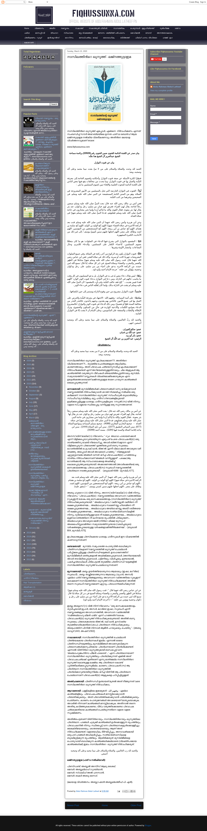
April (31, 414)
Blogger (148, 825)
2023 (29, 372)
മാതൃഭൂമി (28, 591)
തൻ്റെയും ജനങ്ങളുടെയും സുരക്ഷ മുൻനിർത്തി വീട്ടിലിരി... (39, 457)
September (34, 395)
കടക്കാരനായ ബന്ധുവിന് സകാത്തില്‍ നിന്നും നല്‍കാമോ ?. (40, 520)
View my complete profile (161, 90)
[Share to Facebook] (131, 791)
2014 (29, 552)
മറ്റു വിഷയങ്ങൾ (85, 33)
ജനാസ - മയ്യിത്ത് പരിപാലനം (111, 33)
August (32, 398)
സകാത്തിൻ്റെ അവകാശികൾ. (42, 209)
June (31, 406)
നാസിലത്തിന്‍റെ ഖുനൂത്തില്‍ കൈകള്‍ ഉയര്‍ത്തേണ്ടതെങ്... (39, 466)
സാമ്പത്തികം (119, 28)
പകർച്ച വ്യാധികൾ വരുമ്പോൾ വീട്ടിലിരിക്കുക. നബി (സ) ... (38, 446)
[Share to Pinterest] (134, 791)
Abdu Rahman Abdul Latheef (167, 87)
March (32, 417)
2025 (29, 364)
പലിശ (27, 33)
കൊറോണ (29, 42)
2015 (29, 548)
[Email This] (123, 791)
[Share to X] (129, 791)
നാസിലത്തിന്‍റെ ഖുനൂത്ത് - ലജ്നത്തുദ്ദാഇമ (36, 484)
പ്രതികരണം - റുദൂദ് (33, 38)
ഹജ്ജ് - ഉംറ (168, 38)
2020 (29, 383)
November (34, 387)
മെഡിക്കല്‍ (135, 33)
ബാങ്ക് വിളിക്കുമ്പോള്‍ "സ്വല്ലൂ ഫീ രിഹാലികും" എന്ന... (38, 492)
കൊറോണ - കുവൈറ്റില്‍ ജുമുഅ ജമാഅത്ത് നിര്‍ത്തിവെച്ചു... (39, 512)
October (33, 391)
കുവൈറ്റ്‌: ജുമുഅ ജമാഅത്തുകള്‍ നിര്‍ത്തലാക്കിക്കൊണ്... (39, 502)
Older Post (136, 805)
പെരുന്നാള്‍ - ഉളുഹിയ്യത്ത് (142, 28)
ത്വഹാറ (54, 33)
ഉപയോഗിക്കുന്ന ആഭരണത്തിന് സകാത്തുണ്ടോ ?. (43, 165)
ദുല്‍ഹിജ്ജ (164, 28)
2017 (29, 540)
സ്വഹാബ (68, 33)
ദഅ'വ (177, 28)
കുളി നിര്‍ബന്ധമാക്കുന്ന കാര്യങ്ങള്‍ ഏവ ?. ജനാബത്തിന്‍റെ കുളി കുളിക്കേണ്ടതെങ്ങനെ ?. (46, 233)
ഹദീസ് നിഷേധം (31, 578)
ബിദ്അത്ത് (125, 38)
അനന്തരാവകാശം (164, 33)
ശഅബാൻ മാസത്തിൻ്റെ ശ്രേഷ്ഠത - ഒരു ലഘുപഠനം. (36, 424)
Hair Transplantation (33, 582)
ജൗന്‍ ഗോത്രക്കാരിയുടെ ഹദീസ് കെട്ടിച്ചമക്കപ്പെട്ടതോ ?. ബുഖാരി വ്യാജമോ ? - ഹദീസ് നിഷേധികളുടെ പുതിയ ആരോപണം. (40, 260)
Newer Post (73, 805)
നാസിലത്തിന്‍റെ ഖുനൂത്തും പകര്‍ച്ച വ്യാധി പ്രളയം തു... (39, 475)
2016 (29, 544)
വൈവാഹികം (109, 38)
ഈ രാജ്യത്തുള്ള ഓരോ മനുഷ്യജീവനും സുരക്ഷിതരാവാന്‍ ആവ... (39, 435)
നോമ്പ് (148, 33)
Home (26, 28)
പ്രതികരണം (30, 574)
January (33, 528)
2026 (29, 360)
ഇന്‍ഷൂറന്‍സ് (53, 38)
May (31, 410)
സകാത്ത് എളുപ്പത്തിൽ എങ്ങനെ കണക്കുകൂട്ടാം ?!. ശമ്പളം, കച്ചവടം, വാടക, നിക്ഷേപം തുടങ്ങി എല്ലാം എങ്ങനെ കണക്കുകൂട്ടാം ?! (41, 143)
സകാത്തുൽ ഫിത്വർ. (98, 28)
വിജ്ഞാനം (39, 28)
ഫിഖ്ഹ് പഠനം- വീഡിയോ (146, 38)
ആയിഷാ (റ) (29, 587)
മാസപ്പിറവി (40, 33)
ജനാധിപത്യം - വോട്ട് (88, 38)
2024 (29, 368)
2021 (29, 380)
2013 (29, 555)
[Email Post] (118, 791)
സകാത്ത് (79, 28)
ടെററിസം (69, 38)
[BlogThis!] (126, 791)
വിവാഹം (27, 600)
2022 (29, 376)
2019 (29, 532)
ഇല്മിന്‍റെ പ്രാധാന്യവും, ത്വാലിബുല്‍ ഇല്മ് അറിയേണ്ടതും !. (43, 188)
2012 (29, 559)
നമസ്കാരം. (65, 28)
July (31, 402)
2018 (29, 536)
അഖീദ (52, 28)
